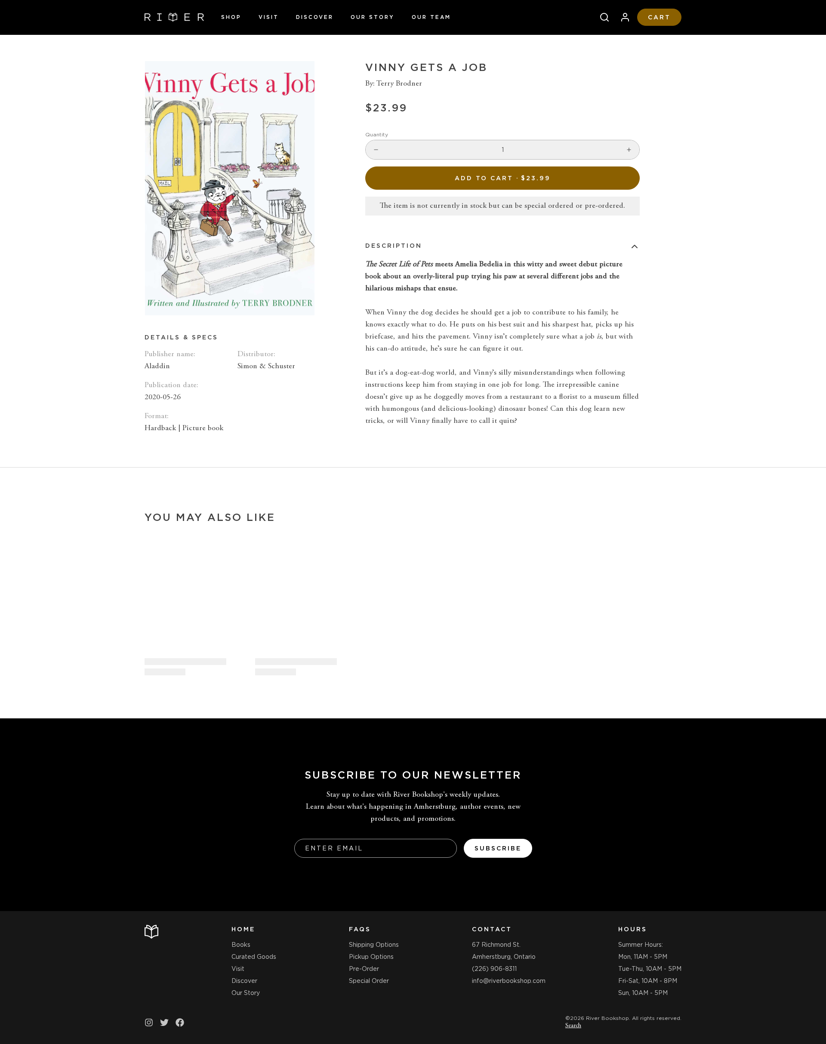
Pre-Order (364, 968)
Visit (269, 17)
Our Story (373, 17)
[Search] (601, 17)
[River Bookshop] (174, 17)
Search (573, 1026)
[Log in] (621, 17)
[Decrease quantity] (376, 149)
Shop (231, 17)
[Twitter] (164, 1022)
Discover (314, 17)
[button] (502, 178)
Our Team (431, 17)
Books (240, 944)
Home (243, 929)
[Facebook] (180, 1022)
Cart (659, 17)
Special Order (369, 980)
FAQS (360, 929)
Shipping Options (374, 944)
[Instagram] (149, 1022)
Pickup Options (371, 956)
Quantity (376, 134)
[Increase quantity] (629, 149)
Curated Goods (253, 956)
